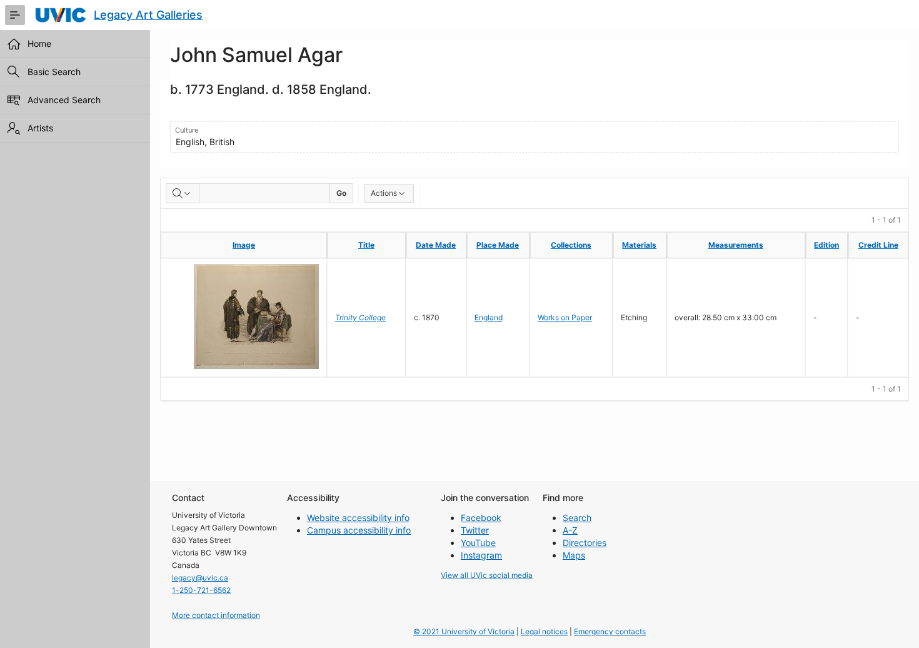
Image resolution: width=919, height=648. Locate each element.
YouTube (478, 542)
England (489, 317)
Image (244, 245)
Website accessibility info (358, 517)
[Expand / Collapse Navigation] (15, 15)
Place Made (497, 245)
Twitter (475, 530)
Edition (826, 245)
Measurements (735, 245)
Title (366, 245)
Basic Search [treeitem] (54, 71)
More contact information (216, 615)
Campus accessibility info (359, 530)
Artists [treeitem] (40, 128)
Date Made (436, 245)
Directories (584, 542)
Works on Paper (565, 317)
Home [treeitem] (39, 43)
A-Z (570, 530)
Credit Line (878, 245)
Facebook (481, 517)
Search (577, 517)
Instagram (481, 555)
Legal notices (544, 631)
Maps (574, 555)
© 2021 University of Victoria (464, 631)
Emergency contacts (610, 631)
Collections (571, 245)
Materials (639, 245)
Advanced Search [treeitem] (64, 99)
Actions (384, 193)
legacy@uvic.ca (200, 577)
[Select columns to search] (182, 193)
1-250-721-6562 (201, 590)
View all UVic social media (487, 575)
